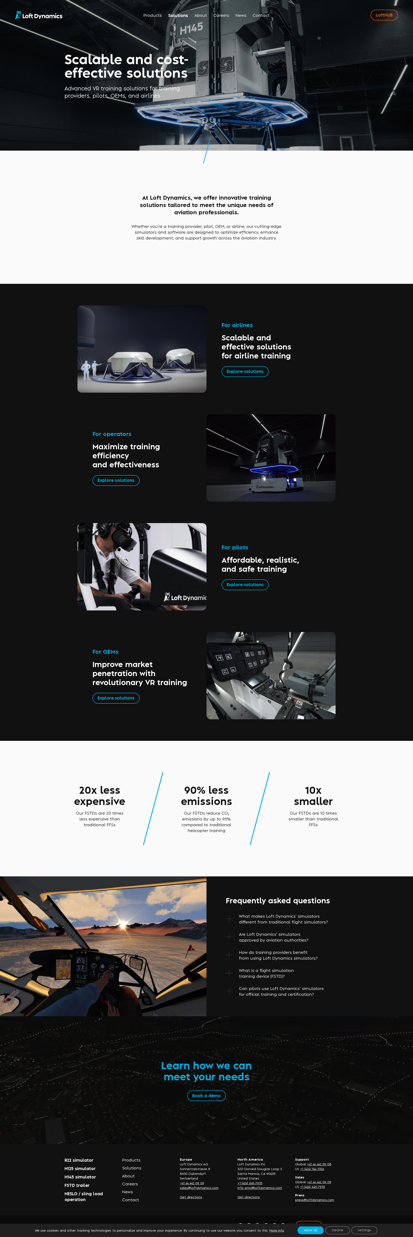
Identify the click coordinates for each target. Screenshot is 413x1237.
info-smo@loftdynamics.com (259, 1187)
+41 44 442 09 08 (319, 1164)
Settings (364, 1230)
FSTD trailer (77, 1185)
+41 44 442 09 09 (192, 1183)
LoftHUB (384, 15)
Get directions (191, 1197)
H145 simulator (80, 1177)
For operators (111, 433)
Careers (221, 15)
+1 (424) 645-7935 (249, 1183)
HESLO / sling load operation (84, 1196)
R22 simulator (79, 1160)
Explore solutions (245, 371)
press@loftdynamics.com (314, 1199)
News (241, 15)
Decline (337, 1230)
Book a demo (206, 1095)
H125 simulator (80, 1168)
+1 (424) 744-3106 (312, 1168)
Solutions (178, 15)
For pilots (235, 547)
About (200, 15)
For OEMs (105, 651)
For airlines (237, 325)
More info (276, 1230)
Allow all (310, 1230)
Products (152, 15)
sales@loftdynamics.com (199, 1187)
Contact (261, 15)
